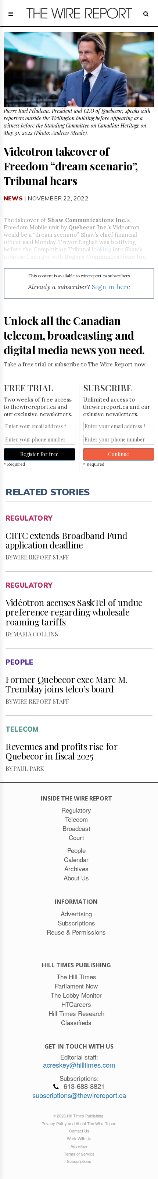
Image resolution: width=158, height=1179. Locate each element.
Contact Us (79, 1131)
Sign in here (111, 286)
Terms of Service (79, 1154)
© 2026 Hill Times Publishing (79, 1116)
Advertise (79, 1146)
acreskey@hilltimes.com (79, 1064)
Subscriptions (79, 1161)
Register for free (39, 454)
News (13, 198)
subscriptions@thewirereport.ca (79, 1095)
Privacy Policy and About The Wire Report (79, 1123)
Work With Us (79, 1138)
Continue (118, 454)
